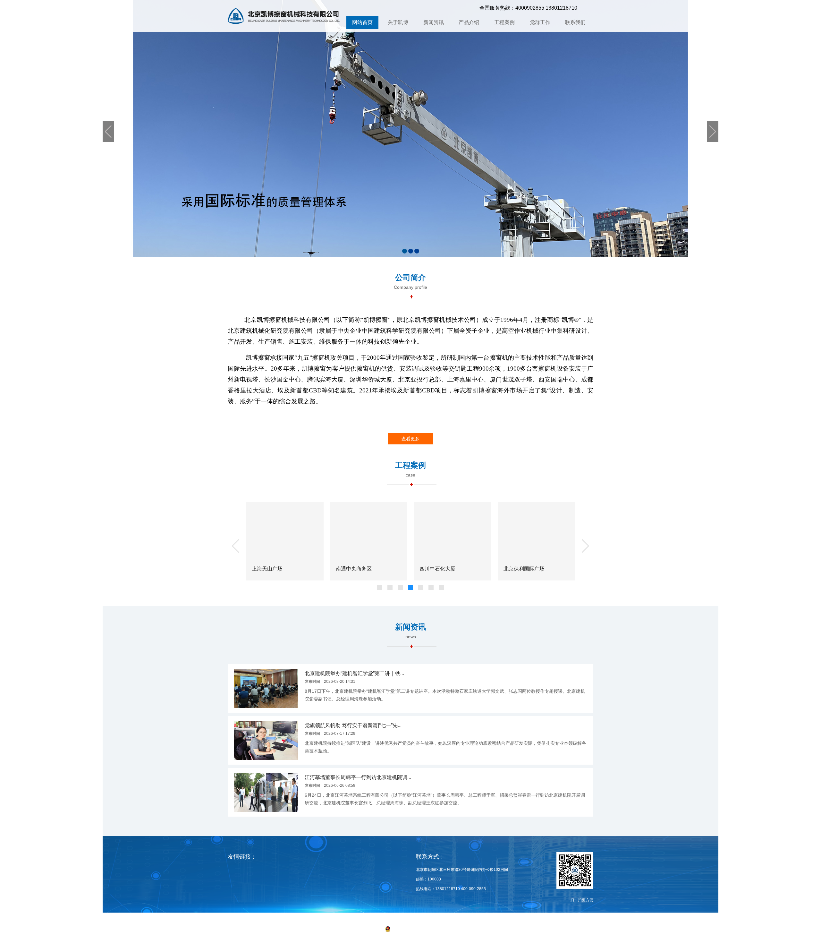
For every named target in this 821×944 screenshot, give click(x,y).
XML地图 (486, 929)
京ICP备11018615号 (361, 929)
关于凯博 (398, 22)
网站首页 (362, 22)
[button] (404, 251)
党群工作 (540, 22)
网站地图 (466, 929)
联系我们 (575, 22)
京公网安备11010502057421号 (419, 929)
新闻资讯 (433, 22)
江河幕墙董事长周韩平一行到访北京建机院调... (358, 777)
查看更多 (410, 438)
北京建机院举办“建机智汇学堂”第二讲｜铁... (354, 673)
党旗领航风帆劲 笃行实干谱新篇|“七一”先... (353, 725)
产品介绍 (469, 22)
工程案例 (504, 22)
